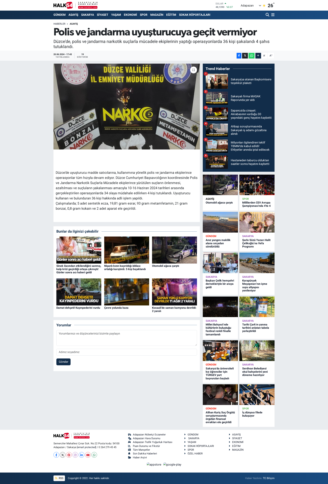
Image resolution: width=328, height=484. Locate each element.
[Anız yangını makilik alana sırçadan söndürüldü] (220, 222)
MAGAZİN (156, 14)
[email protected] (86, 447)
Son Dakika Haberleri (145, 453)
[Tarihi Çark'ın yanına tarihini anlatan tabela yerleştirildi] (257, 307)
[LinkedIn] (81, 455)
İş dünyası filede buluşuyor (252, 414)
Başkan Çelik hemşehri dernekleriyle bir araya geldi (220, 284)
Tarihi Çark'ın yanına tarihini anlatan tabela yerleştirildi (255, 328)
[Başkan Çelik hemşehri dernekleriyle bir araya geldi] (220, 263)
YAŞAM (116, 14)
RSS (60, 478)
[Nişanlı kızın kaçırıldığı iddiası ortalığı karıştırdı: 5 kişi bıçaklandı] (126, 249)
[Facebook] (56, 455)
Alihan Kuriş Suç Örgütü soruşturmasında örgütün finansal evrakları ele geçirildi (220, 417)
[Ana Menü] (272, 15)
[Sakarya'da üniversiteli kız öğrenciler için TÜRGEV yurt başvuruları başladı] (220, 350)
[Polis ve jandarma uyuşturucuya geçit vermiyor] (126, 106)
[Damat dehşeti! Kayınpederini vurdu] (78, 291)
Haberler (59, 23)
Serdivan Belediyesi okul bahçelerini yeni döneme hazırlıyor (255, 372)
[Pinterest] (69, 455)
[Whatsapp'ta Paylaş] (252, 55)
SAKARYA (87, 14)
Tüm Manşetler (141, 449)
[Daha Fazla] (258, 55)
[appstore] (154, 464)
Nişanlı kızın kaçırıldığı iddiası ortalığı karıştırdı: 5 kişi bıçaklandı (125, 267)
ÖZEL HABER (195, 453)
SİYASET (102, 14)
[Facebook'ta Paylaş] (239, 55)
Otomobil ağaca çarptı (165, 265)
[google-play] (172, 464)
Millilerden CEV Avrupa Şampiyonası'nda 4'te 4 (256, 204)
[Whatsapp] (94, 455)
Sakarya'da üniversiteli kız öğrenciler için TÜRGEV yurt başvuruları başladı (220, 373)
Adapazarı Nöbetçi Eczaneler (149, 434)
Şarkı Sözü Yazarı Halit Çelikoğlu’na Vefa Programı (256, 243)
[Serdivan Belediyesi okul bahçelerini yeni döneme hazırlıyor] (257, 350)
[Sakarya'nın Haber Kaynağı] (75, 5)
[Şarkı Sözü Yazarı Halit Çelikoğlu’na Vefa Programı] (257, 222)
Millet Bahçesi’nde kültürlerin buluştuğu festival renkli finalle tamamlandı (218, 329)
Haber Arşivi (140, 457)
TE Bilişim (269, 478)
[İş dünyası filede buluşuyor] (257, 394)
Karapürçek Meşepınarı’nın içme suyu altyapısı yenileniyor (254, 285)
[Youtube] (88, 455)
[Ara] (268, 15)
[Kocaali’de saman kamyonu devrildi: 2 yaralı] (174, 291)
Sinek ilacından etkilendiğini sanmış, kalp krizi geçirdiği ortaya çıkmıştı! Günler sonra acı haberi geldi (78, 269)
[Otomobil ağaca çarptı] (174, 249)
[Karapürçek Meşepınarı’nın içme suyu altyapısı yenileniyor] (257, 263)
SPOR (143, 14)
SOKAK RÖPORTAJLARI (194, 14)
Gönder (63, 361)
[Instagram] (75, 455)
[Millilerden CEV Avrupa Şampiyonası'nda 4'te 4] (257, 185)
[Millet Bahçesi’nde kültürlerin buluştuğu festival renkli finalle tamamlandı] (220, 307)
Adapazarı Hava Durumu (146, 438)
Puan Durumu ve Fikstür (146, 446)
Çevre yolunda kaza (116, 307)
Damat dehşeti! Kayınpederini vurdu (78, 307)
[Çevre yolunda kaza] (126, 291)
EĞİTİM (171, 14)
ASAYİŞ (73, 14)
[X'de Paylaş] (245, 55)
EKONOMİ (130, 14)
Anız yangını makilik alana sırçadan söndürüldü (218, 243)
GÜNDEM (59, 14)
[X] (62, 455)
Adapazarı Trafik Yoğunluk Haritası (152, 442)
